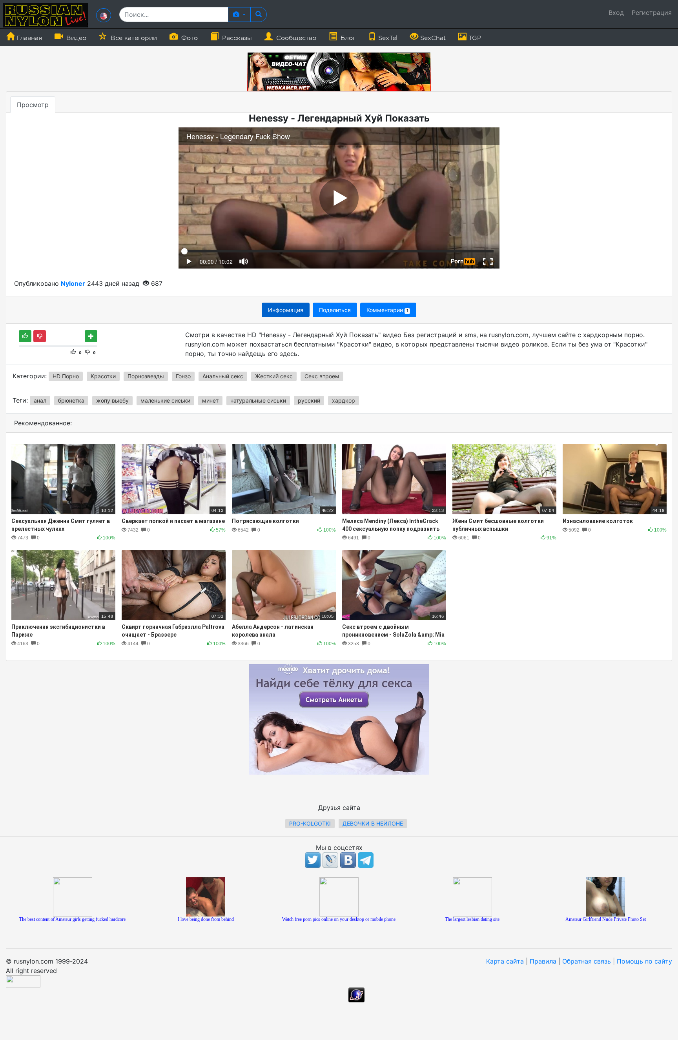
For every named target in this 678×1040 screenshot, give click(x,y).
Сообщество (295, 38)
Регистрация (652, 12)
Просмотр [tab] (33, 105)
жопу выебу (112, 400)
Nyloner (73, 283)
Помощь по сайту (644, 961)
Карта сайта (505, 961)
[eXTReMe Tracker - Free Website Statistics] (356, 994)
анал (40, 400)
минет (210, 400)
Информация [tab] (285, 310)
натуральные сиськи (258, 400)
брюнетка (71, 400)
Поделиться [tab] (335, 310)
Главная (28, 38)
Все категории (133, 38)
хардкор (343, 400)
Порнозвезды (146, 376)
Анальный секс (222, 376)
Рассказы (236, 38)
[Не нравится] (39, 336)
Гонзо (183, 376)
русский (309, 400)
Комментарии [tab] (387, 310)
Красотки (103, 376)
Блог (347, 38)
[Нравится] (25, 336)
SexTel (386, 38)
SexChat (432, 38)
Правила (543, 961)
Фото (188, 38)
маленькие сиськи (165, 400)
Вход (616, 12)
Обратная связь (586, 961)
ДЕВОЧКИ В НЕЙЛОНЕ (373, 823)
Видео (75, 38)
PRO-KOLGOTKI (310, 823)
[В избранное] (91, 336)
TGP (474, 38)
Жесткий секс (274, 376)
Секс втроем (321, 376)
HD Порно (66, 376)
